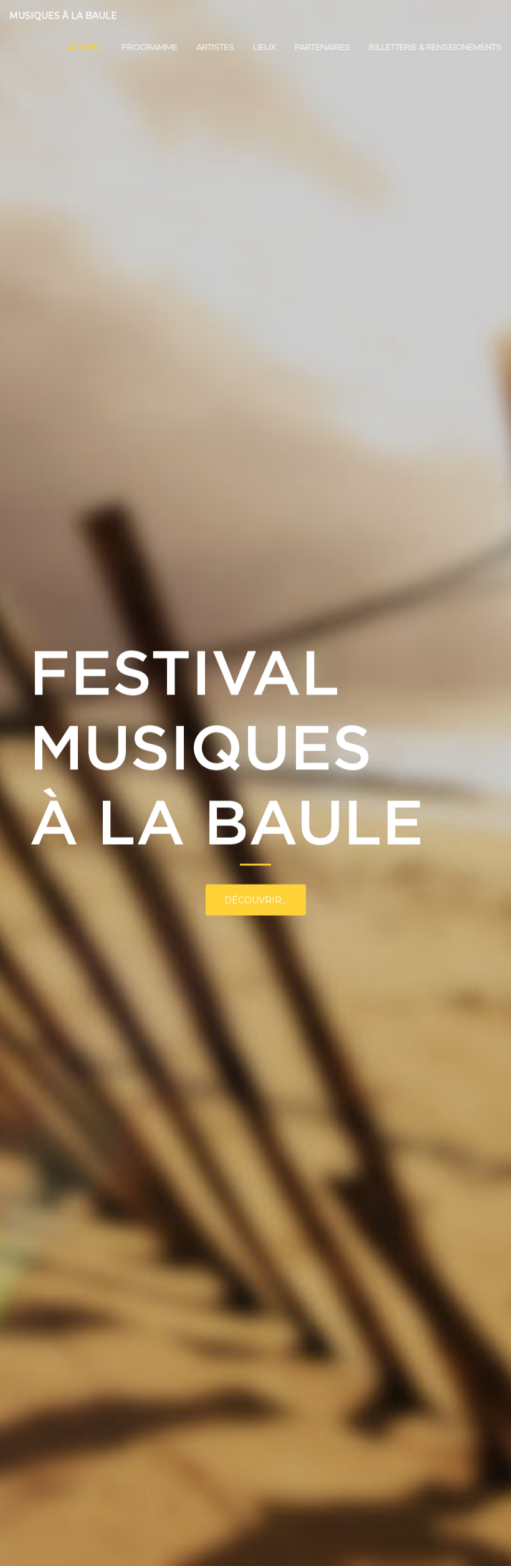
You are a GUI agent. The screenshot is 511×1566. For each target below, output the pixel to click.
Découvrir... (255, 900)
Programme (150, 47)
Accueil (85, 47)
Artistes (215, 47)
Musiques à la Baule (63, 15)
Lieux (264, 47)
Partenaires (322, 47)
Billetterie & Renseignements (435, 47)
